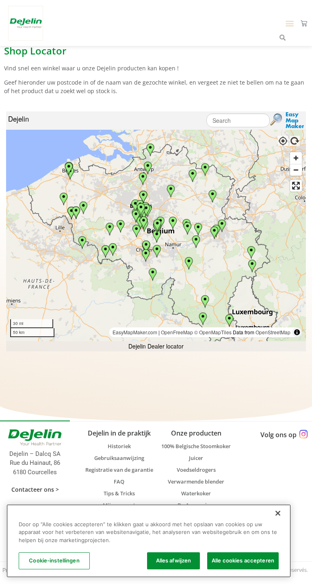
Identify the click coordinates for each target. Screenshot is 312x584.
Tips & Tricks (119, 493)
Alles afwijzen (173, 560)
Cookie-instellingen (54, 560)
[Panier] (304, 23)
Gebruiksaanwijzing (119, 458)
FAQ (119, 481)
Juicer (196, 458)
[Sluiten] (278, 513)
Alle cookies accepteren (243, 560)
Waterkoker (196, 493)
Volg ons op (278, 434)
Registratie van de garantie (119, 469)
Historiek (119, 446)
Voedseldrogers (196, 469)
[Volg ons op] (303, 434)
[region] (148, 540)
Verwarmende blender (196, 481)
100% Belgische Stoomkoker (196, 446)
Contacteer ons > (35, 489)
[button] (290, 23)
